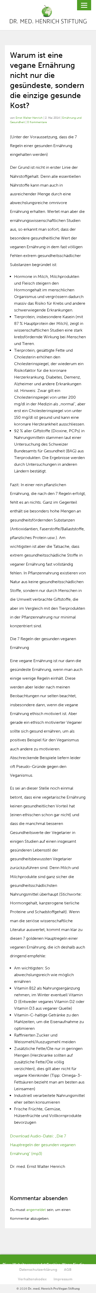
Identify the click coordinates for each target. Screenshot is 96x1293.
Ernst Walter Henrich (29, 117)
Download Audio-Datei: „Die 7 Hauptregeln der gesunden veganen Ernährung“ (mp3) (43, 1145)
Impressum (63, 1279)
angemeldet (36, 1210)
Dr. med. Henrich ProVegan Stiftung (54, 1288)
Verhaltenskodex (32, 1279)
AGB (67, 1269)
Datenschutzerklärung (38, 1269)
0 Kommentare (37, 122)
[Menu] (84, 5)
